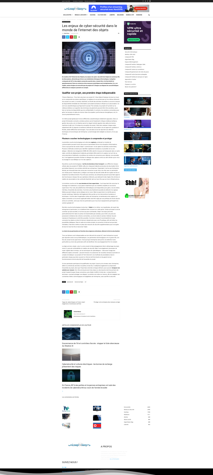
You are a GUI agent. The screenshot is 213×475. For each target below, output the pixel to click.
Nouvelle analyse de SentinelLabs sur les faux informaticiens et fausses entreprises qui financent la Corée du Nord (109, 427)
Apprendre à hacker (130, 79)
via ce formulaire (114, 459)
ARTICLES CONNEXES (70, 325)
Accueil (63, 19)
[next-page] (62, 391)
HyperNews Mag (129, 59)
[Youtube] (150, 1)
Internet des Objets (79, 281)
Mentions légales (66, 471)
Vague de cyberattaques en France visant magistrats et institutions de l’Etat (73, 303)
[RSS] (145, 1)
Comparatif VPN (129, 57)
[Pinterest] (71, 37)
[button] (149, 15)
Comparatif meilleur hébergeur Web (135, 64)
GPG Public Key (80, 471)
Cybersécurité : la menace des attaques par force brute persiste (110, 417)
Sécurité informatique (131, 52)
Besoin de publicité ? (131, 87)
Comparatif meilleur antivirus (133, 67)
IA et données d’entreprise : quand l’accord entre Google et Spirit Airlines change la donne (80, 425)
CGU (73, 471)
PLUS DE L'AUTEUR (84, 325)
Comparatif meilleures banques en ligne (136, 77)
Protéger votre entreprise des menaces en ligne (107, 302)
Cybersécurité (70, 281)
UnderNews (66, 33)
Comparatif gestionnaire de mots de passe (137, 72)
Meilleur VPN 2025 (130, 54)
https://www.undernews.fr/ (79, 314)
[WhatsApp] (75, 37)
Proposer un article (130, 84)
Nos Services (128, 82)
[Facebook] (143, 1)
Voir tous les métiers (130, 170)
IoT (85, 281)
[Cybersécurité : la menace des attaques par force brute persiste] (97, 418)
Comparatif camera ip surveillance (134, 69)
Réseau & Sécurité (71, 19)
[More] (79, 37)
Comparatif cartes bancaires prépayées (136, 74)
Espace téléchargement (131, 62)
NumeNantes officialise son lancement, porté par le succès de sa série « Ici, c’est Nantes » (79, 408)
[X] (148, 1)
